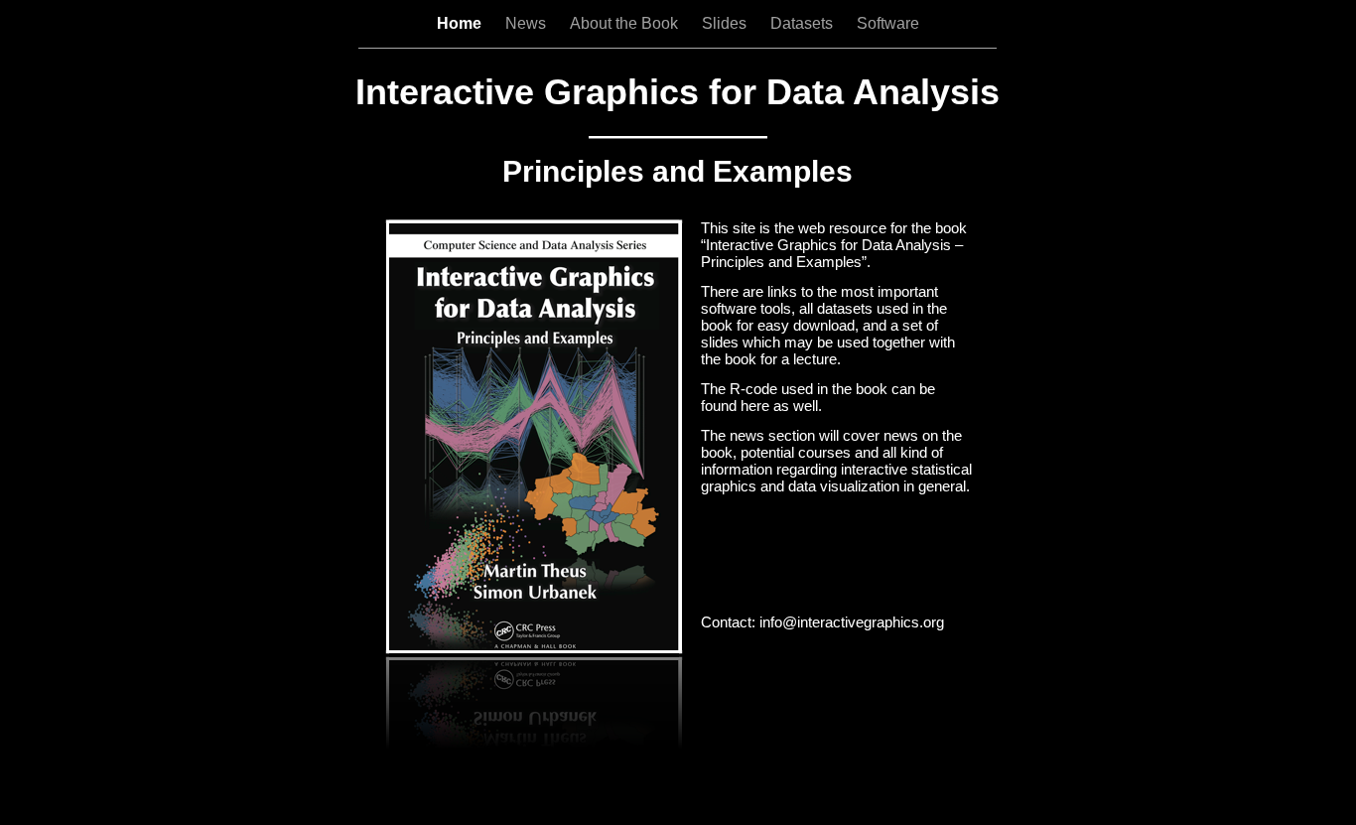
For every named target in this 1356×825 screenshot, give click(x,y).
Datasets (803, 23)
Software (888, 23)
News (527, 23)
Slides (726, 23)
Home (461, 23)
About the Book (626, 23)
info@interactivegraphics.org (851, 622)
